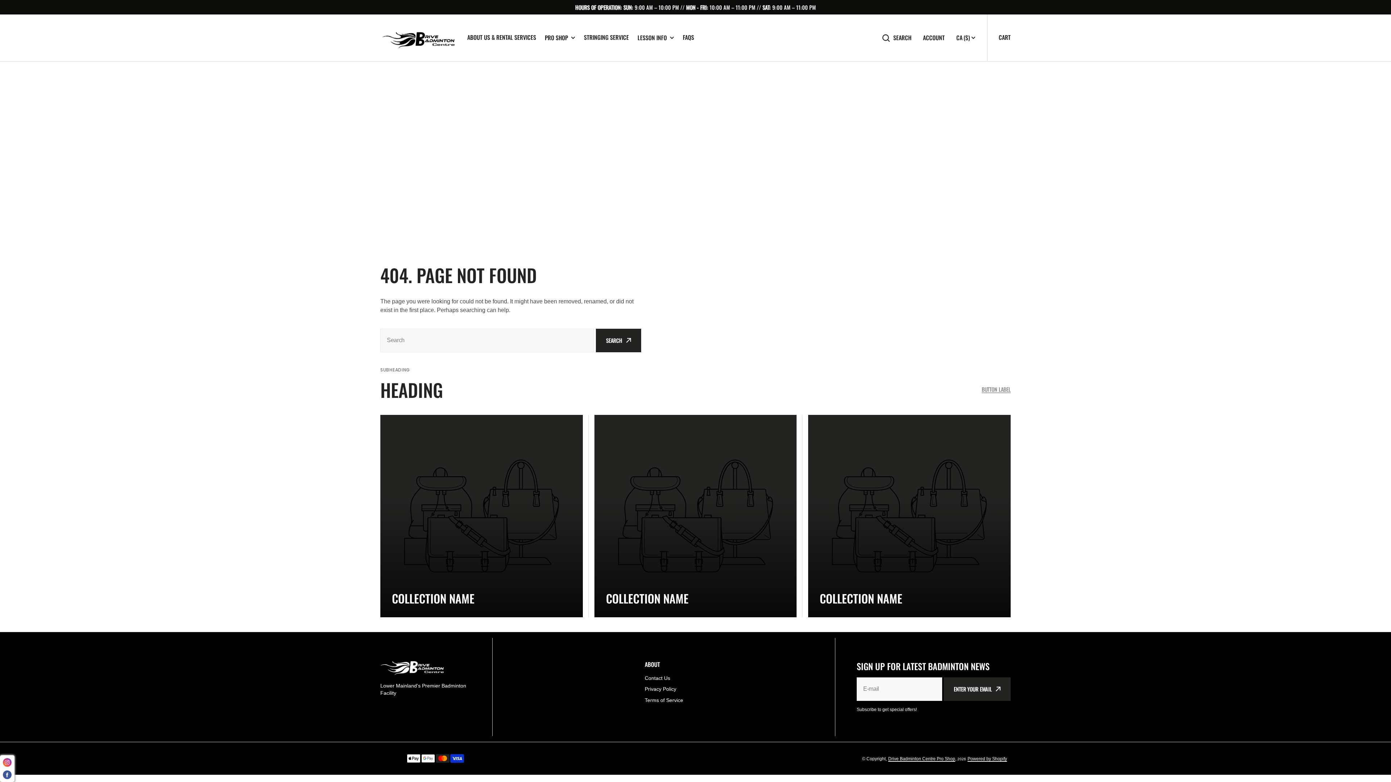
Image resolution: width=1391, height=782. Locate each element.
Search (902, 38)
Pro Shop (556, 38)
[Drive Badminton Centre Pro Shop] (418, 38)
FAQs (688, 37)
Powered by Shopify (987, 758)
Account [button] (934, 38)
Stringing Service (606, 37)
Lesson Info (652, 38)
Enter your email (973, 689)
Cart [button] (1005, 37)
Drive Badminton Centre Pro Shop (921, 758)
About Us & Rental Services (501, 37)
